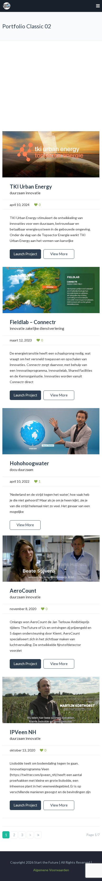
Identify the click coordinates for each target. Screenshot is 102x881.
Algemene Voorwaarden (51, 870)
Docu (53, 52)
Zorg (53, 101)
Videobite (53, 85)
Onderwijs (53, 77)
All (53, 44)
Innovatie (53, 69)
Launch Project (25, 254)
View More (59, 254)
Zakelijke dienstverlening (53, 93)
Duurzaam (53, 61)
